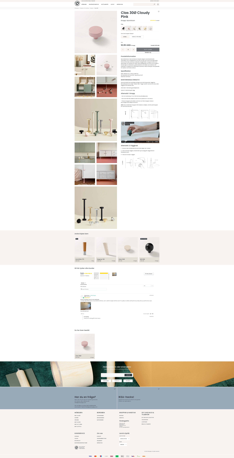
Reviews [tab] (82, 283)
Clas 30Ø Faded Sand (84, 311)
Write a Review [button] (149, 273)
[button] (151, 313)
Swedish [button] (122, 444)
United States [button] (123, 438)
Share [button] (83, 313)
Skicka (128, 375)
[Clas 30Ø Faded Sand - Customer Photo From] (114, 274)
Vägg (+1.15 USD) (136, 36)
